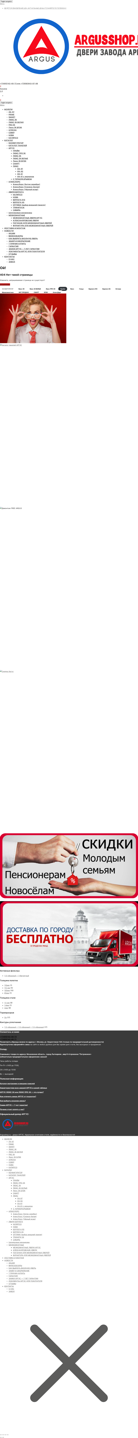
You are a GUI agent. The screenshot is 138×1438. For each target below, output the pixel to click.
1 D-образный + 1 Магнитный (16, 976)
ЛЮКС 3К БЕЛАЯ (16, 122)
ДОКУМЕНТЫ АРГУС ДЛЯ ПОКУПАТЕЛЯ (27, 251)
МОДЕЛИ (8, 109)
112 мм (7, 988)
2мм (6, 1008)
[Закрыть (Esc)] (8, 1434)
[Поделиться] (5, 1434)
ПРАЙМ (16, 151)
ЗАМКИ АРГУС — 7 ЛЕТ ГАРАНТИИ (24, 249)
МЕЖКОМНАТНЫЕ (17, 215)
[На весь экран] (3, 1434)
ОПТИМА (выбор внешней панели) (29, 205)
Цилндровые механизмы (20, 213)
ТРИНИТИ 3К (18, 207)
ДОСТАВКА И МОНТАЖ (14, 228)
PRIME (11, 114)
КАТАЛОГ (8, 140)
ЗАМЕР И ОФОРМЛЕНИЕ (19, 241)
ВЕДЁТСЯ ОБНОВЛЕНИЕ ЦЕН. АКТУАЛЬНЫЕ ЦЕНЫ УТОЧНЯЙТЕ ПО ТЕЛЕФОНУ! (35, 8)
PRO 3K (12, 125)
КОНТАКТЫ (9, 256)
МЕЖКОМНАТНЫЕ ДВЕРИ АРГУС (27, 218)
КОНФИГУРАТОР (16, 143)
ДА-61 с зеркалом (25, 176)
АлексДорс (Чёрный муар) (25, 189)
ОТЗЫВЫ (13, 254)
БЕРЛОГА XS (18, 202)
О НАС (12, 259)
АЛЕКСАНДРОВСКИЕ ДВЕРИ (26, 220)
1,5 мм (7, 1003)
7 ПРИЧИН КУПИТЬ (17, 244)
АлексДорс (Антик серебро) (26, 184)
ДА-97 (11, 112)
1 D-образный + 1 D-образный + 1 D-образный (24, 1027)
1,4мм (6, 1005)
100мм (7, 990)
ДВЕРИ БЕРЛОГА (16, 192)
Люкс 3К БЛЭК (15, 127)
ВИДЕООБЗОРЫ (16, 236)
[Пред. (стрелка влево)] (1, 1437)
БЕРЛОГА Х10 (19, 200)
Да (5, 1017)
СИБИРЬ (16, 210)
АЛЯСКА (13, 130)
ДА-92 (20, 171)
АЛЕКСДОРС (14, 182)
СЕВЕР (12, 132)
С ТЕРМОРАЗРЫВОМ (22, 179)
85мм (6, 993)
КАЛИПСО (13, 138)
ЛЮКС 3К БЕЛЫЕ (20, 158)
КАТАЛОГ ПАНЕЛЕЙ (18, 145)
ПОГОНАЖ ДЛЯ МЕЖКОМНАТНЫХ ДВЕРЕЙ (32, 223)
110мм (6, 985)
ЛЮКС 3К (13, 120)
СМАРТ (16, 163)
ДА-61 (20, 174)
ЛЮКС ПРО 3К (19, 153)
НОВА (11, 135)
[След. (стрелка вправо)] (3, 1437)
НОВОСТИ (9, 231)
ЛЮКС (16, 166)
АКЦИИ (12, 233)
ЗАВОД (12, 262)
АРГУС (12, 148)
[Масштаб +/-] (1, 1434)
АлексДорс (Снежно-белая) (26, 187)
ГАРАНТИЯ (14, 246)
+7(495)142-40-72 (8, 1037)
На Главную (5, 284)
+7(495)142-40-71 (8, 1039)
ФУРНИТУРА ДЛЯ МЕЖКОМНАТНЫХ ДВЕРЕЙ (33, 225)
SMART (12, 117)
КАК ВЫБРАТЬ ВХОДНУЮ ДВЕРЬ (23, 238)
